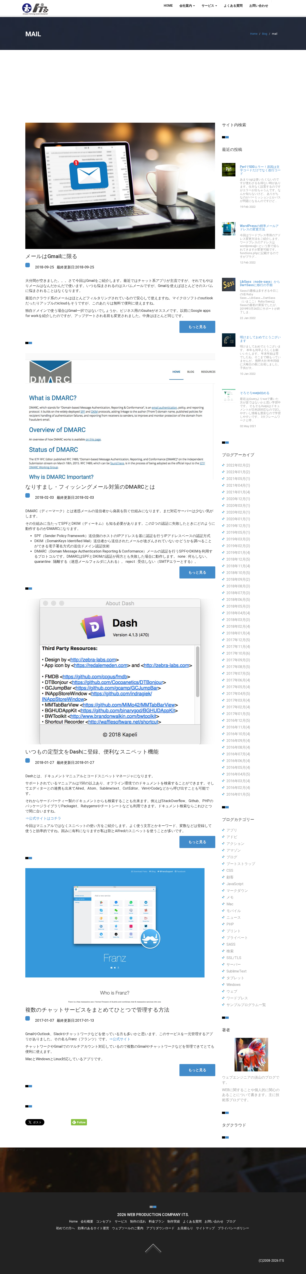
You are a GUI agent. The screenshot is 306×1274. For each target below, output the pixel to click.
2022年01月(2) (238, 472)
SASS (230, 944)
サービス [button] (208, 5)
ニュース (233, 917)
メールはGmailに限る (51, 256)
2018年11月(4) (238, 566)
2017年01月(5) (238, 714)
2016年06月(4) (238, 761)
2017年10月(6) (238, 653)
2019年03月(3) (238, 539)
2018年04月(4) (238, 613)
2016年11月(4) (238, 727)
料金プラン (156, 1221)
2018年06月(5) (238, 599)
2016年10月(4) (238, 734)
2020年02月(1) (238, 512)
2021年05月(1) (238, 479)
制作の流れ (138, 1221)
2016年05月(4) (238, 767)
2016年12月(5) (238, 720)
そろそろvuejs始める (254, 393)
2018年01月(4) (238, 633)
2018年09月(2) (238, 579)
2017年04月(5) (238, 694)
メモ (230, 897)
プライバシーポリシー (233, 1228)
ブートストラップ (240, 864)
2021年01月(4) (238, 492)
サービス (121, 1221)
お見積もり (185, 1228)
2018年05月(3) (238, 606)
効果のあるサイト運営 (93, 1228)
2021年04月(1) (238, 485)
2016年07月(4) (238, 754)
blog (264, 33)
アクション (235, 843)
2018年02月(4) (238, 626)
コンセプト (104, 1221)
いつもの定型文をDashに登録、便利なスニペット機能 (92, 752)
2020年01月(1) (238, 519)
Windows (233, 985)
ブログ (231, 857)
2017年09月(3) (238, 660)
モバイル (233, 911)
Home (253, 33)
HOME (168, 5)
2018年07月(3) (238, 593)
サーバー (233, 964)
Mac (229, 904)
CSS (229, 870)
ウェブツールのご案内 (127, 1228)
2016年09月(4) (238, 741)
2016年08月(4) (238, 747)
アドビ (231, 837)
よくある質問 (233, 5)
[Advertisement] (153, 83)
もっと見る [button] (197, 327)
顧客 (230, 877)
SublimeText (236, 971)
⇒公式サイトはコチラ (43, 818)
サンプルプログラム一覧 (246, 1005)
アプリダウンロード (160, 1228)
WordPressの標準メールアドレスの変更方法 (259, 227)
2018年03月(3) (238, 620)
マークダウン (237, 891)
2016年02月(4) (238, 788)
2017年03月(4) (238, 700)
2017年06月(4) (238, 680)
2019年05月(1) (238, 532)
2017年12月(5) (238, 640)
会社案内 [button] (186, 5)
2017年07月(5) (238, 673)
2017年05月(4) (238, 687)
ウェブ (231, 991)
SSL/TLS (233, 958)
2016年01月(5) (238, 794)
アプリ (231, 830)
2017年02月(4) (238, 707)
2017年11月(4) (238, 646)
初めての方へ (65, 1228)
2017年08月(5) (238, 667)
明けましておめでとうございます (260, 339)
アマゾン (233, 850)
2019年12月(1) (238, 526)
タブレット (235, 978)
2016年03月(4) (238, 781)
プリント (233, 931)
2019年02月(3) (238, 546)
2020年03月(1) (238, 505)
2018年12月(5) (238, 559)
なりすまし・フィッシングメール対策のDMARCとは (90, 487)
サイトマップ (205, 1228)
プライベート (237, 938)
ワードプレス (237, 998)
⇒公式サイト (120, 1039)
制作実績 (173, 1221)
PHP (230, 924)
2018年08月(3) (238, 586)
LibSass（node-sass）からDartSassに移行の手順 (260, 283)
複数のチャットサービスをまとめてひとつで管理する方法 (97, 1010)
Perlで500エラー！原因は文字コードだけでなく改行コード (260, 170)
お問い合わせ (258, 5)
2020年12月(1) (238, 499)
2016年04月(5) (238, 774)
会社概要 (87, 1221)
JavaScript (235, 884)
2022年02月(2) (238, 465)
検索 (230, 951)
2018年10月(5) (238, 573)
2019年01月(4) (238, 552)
